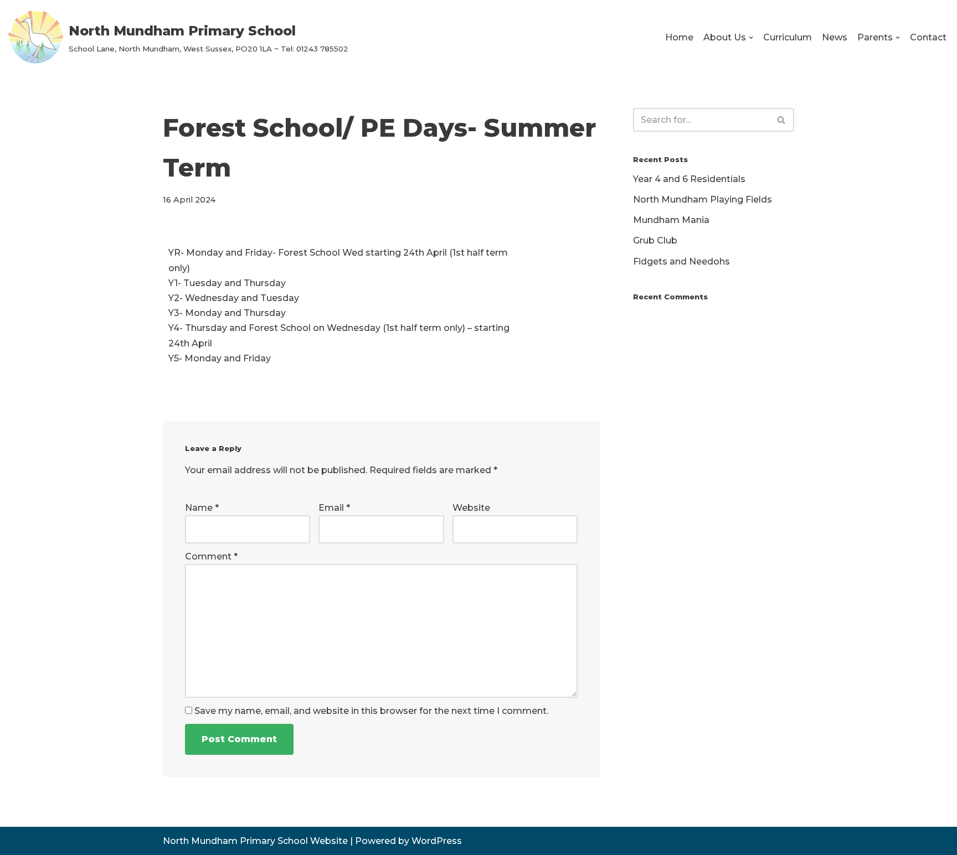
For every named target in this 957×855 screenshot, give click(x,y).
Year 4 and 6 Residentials (689, 179)
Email (334, 507)
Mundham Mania (671, 220)
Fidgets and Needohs (681, 261)
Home (679, 37)
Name (202, 507)
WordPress (436, 841)
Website (471, 507)
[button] (751, 37)
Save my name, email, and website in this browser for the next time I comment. (371, 711)
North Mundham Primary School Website (255, 841)
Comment (211, 556)
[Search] (781, 120)
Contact (928, 37)
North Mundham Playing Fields (702, 199)
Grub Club (655, 240)
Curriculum (787, 37)
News (834, 37)
